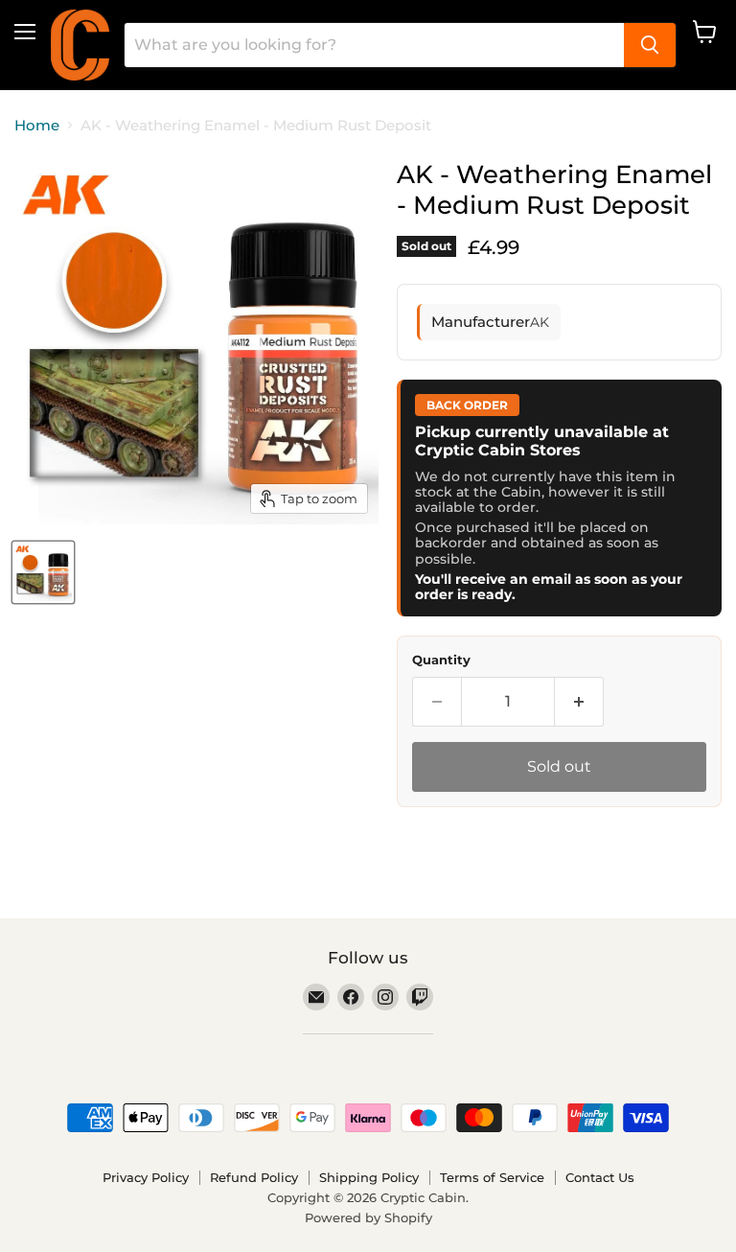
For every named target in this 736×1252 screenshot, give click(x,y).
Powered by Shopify (368, 1217)
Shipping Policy (369, 1177)
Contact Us (599, 1177)
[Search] (650, 45)
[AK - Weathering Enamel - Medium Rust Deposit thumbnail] (43, 572)
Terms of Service (492, 1177)
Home (36, 125)
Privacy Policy (146, 1177)
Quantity (441, 660)
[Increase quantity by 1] (579, 702)
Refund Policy (254, 1177)
